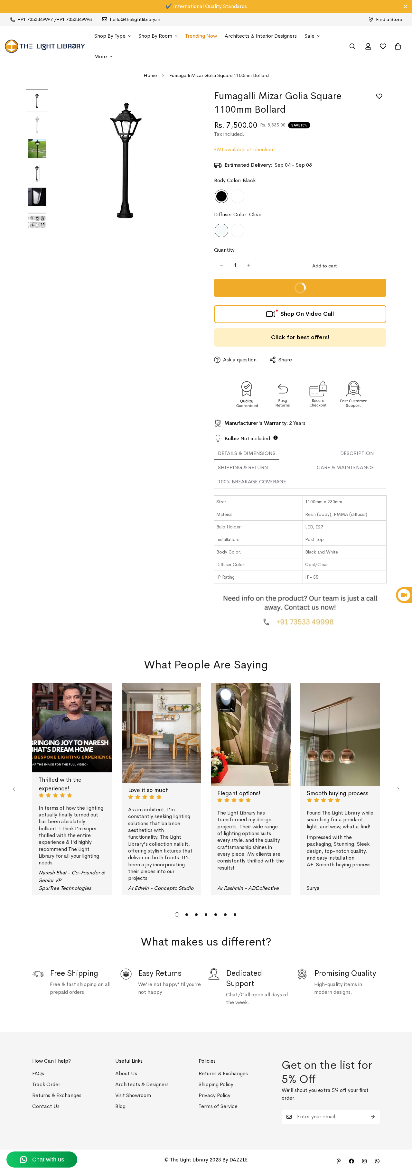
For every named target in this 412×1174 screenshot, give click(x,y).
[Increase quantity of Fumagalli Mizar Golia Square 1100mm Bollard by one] (248, 265)
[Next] (398, 789)
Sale (309, 36)
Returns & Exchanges (56, 1095)
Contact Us (46, 1106)
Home (150, 75)
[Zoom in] (184, 103)
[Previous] (13, 789)
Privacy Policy (214, 1095)
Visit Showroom (133, 1095)
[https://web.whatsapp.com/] (377, 1161)
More (100, 56)
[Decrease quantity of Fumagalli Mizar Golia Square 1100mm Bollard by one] (221, 265)
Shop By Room (155, 36)
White (237, 196)
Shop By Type (110, 36)
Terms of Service (218, 1106)
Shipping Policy (216, 1084)
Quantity (224, 250)
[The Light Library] (45, 46)
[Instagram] (364, 1161)
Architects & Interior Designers (261, 36)
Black (221, 196)
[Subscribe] (373, 1117)
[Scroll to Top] (399, 1139)
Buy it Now (337, 291)
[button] (397, 46)
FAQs (38, 1073)
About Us (126, 1073)
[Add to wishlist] (379, 96)
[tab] (246, 454)
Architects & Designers (142, 1084)
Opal (237, 230)
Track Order (46, 1084)
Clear (221, 230)
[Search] (352, 46)
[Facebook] (351, 1161)
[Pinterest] (338, 1161)
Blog (120, 1106)
